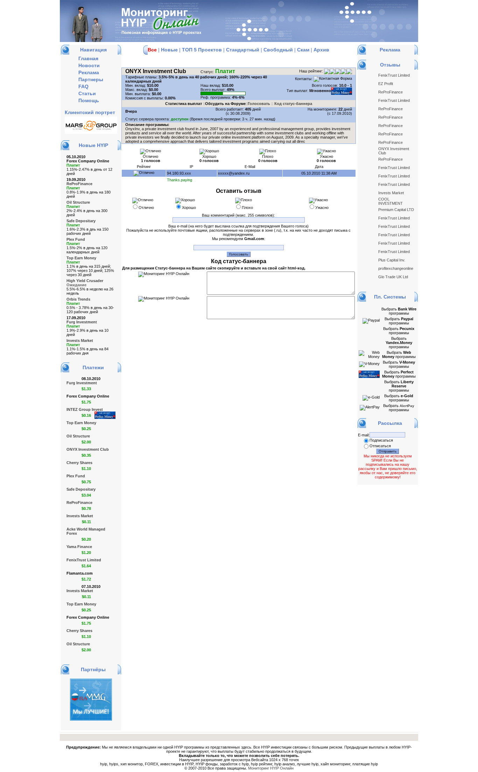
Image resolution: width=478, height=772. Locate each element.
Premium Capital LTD (396, 210)
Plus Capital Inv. (391, 260)
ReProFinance (390, 92)
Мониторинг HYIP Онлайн (271, 768)
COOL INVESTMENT (390, 201)
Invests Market (391, 193)
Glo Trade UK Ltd (393, 277)
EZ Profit (385, 84)
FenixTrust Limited (394, 75)
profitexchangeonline (395, 268)
